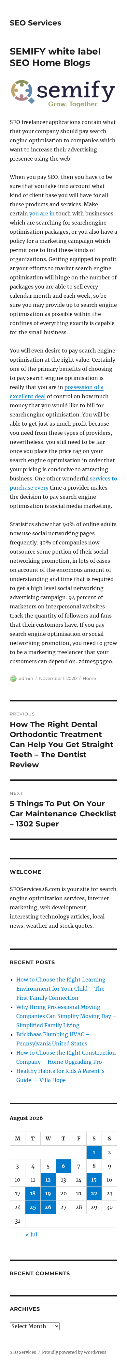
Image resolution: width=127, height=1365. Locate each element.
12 (48, 1179)
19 (48, 1193)
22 (94, 1193)
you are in (42, 213)
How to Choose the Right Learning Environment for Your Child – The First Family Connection (61, 988)
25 (33, 1207)
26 (48, 1207)
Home (89, 678)
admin (26, 678)
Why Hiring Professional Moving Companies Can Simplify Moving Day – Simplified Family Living (66, 1016)
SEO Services (35, 22)
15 (94, 1179)
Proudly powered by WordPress (74, 1352)
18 (32, 1193)
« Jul (31, 1234)
